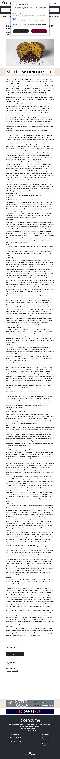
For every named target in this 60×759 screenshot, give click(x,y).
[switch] (14, 19)
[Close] (47, 4)
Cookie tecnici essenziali (22, 13)
